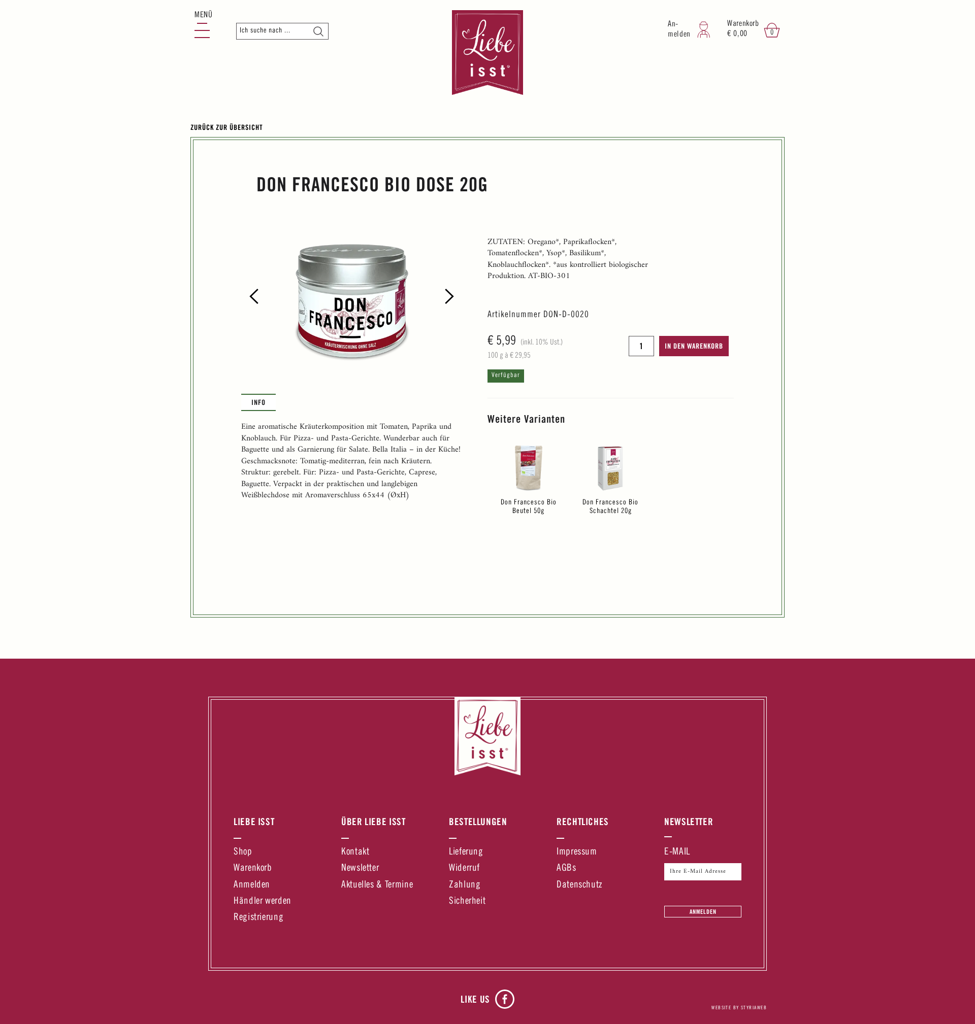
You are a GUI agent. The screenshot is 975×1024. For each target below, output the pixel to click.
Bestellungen (478, 821)
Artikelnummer (514, 315)
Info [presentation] (258, 402)
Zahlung (464, 885)
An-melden (679, 30)
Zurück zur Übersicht (226, 127)
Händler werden (262, 901)
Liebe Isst (254, 821)
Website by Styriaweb (739, 1008)
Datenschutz (579, 885)
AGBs (566, 868)
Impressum (577, 852)
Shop (243, 852)
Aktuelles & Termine (377, 885)
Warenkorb (253, 868)
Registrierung (258, 918)
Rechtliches (583, 821)
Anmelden (252, 885)
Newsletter (360, 868)
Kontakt (355, 852)
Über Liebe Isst (373, 821)
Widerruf (464, 868)
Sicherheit (467, 901)
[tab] (258, 402)
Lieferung (466, 852)
